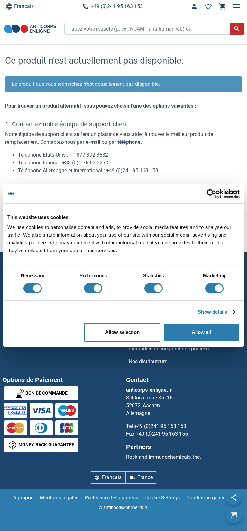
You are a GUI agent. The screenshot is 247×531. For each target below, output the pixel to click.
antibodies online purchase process (169, 349)
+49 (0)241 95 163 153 (117, 6)
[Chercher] (237, 29)
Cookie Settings (162, 498)
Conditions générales (210, 498)
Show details (212, 312)
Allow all (201, 332)
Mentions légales (59, 498)
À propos (23, 498)
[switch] (93, 288)
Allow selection (122, 332)
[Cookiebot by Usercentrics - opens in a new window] (211, 194)
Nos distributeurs (148, 362)
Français (24, 6)
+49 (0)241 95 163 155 (162, 434)
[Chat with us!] (234, 515)
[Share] (233, 497)
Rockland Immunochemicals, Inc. (163, 457)
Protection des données (111, 498)
